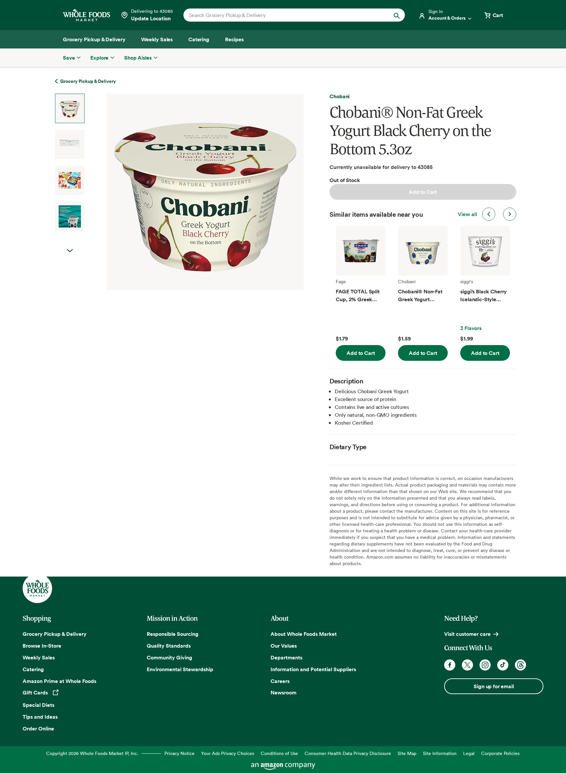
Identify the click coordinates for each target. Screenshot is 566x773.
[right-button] (509, 214)
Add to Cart (423, 191)
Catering (33, 669)
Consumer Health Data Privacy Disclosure (348, 753)
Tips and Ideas (40, 716)
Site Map (407, 753)
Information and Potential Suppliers (313, 669)
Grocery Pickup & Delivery (54, 633)
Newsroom (283, 692)
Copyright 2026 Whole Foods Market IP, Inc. (92, 753)
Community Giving (169, 657)
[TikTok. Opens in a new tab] (502, 665)
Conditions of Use (279, 753)
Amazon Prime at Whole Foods (59, 681)
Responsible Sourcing (172, 633)
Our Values (284, 645)
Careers (280, 681)
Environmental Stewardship (180, 669)
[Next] (188, 192)
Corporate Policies (500, 753)
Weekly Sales (39, 657)
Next (69, 251)
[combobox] (283, 15)
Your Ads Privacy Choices (227, 753)
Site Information (440, 753)
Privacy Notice (179, 753)
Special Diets (38, 705)
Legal (469, 753)
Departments (286, 657)
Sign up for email (494, 686)
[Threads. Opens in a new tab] (520, 665)
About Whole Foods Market (304, 633)
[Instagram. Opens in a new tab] (485, 665)
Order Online (38, 728)
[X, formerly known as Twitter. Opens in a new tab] (467, 665)
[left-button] (488, 214)
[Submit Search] (397, 15)
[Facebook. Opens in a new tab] (449, 665)
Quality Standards (169, 645)
